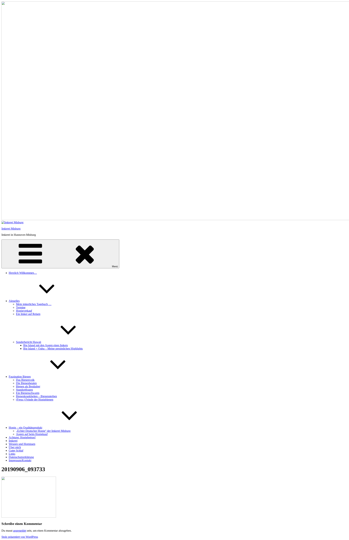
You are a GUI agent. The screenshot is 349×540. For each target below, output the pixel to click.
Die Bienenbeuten (26, 383)
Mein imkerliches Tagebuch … (33, 304)
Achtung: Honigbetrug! (22, 437)
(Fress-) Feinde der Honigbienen (34, 399)
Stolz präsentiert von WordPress (19, 536)
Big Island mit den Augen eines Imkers (45, 345)
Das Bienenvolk (25, 379)
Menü (115, 266)
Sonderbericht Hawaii (28, 342)
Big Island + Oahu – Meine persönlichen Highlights (53, 348)
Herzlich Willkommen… (23, 272)
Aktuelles (14, 300)
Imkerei (13, 440)
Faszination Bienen (20, 376)
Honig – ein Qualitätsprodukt (25, 427)
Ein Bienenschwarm (27, 393)
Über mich (15, 447)
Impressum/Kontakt (20, 460)
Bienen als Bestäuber (28, 386)
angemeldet (19, 530)
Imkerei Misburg (11, 228)
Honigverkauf (24, 310)
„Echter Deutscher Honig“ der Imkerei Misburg (43, 430)
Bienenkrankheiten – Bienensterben (36, 396)
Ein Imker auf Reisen (28, 314)
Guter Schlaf (16, 450)
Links (12, 453)
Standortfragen (24, 389)
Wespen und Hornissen (22, 444)
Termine (20, 307)
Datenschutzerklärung (21, 457)
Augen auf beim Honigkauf (32, 434)
